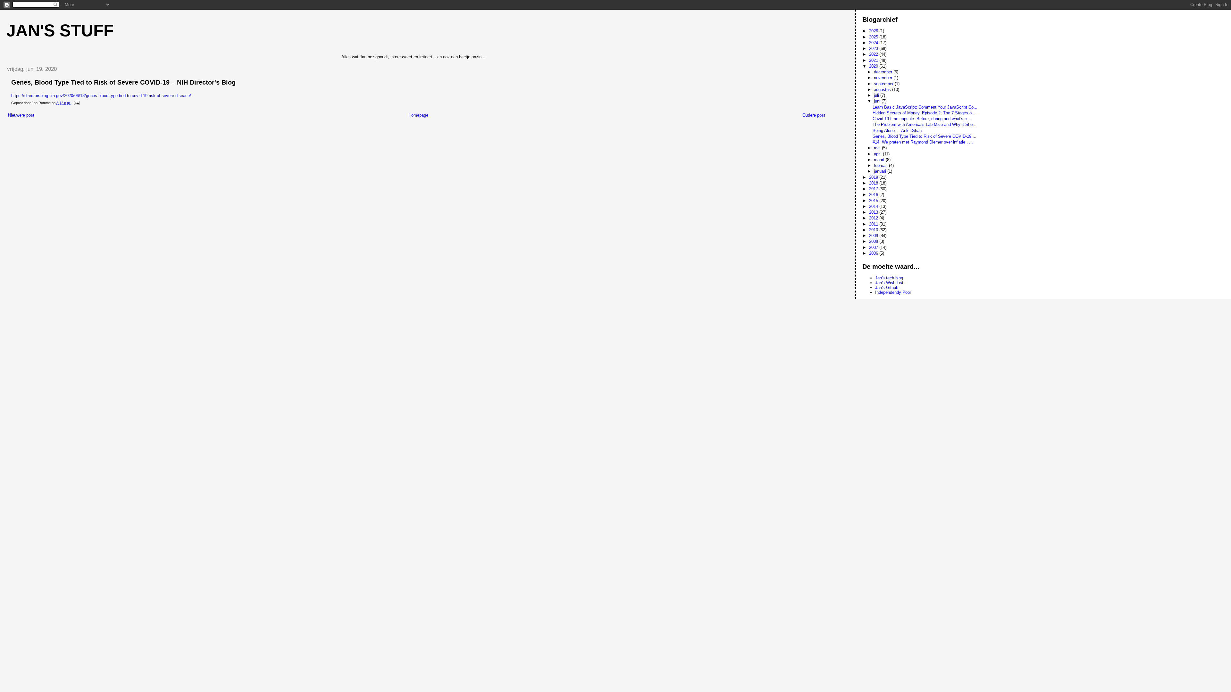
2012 (874, 218)
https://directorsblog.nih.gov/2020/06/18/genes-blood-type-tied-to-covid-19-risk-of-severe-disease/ (101, 95)
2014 (874, 206)
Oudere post (813, 115)
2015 (874, 200)
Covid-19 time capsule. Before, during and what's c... (922, 118)
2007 (874, 247)
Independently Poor (893, 292)
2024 (874, 42)
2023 (874, 48)
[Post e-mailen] (76, 103)
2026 (874, 31)
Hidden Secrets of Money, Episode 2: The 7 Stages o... (924, 113)
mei (878, 147)
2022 (874, 54)
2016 (874, 194)
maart (880, 159)
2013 (874, 212)
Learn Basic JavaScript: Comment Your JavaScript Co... (925, 107)
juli (877, 95)
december (883, 72)
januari (880, 171)
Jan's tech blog (889, 278)
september (884, 83)
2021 (874, 60)
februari (881, 165)
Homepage (418, 115)
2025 (874, 37)
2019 (874, 177)
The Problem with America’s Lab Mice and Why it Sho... (924, 124)
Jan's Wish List (889, 282)
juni (878, 101)
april (878, 154)
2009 (874, 235)
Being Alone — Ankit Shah (897, 130)
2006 (874, 253)
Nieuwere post (21, 115)
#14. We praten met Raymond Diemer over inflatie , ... (923, 142)
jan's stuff (60, 30)
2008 (874, 241)
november (883, 77)
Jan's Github (886, 287)
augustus (883, 89)
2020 (874, 66)
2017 (874, 188)
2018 (874, 183)
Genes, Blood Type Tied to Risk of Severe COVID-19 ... (924, 136)
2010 (874, 229)
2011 (874, 224)
